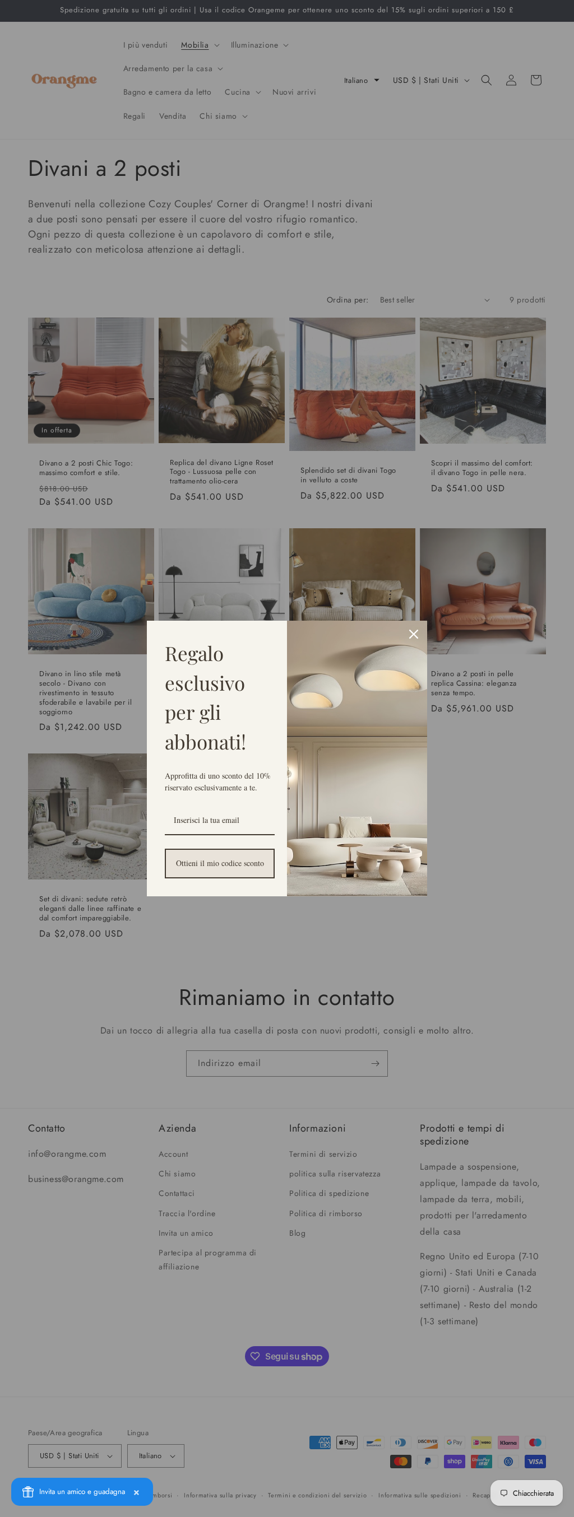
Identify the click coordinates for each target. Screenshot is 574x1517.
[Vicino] (413, 634)
